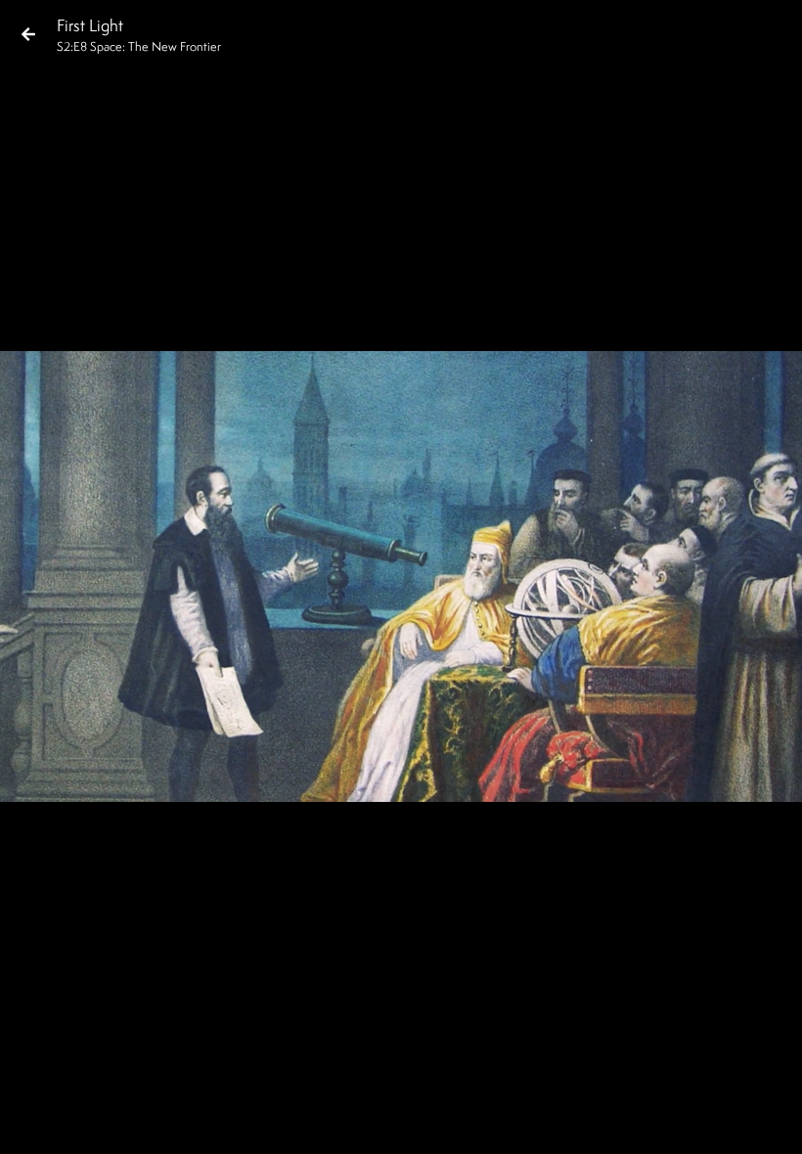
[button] (31, 1122)
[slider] (394, 1091)
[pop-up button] (708, 1122)
